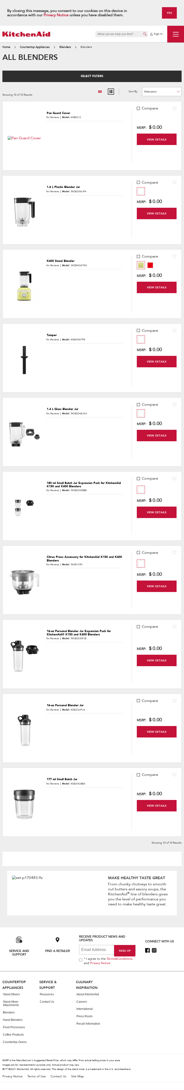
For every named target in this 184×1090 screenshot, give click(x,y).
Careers (81, 1001)
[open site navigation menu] (175, 34)
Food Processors (14, 1027)
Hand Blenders (13, 1020)
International (84, 1009)
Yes (169, 13)
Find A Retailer (57, 951)
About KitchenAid (87, 994)
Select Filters (92, 76)
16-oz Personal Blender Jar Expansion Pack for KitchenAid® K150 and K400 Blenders (79, 632)
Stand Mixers (11, 994)
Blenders (9, 1012)
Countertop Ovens (15, 1042)
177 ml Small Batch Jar (62, 779)
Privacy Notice (56, 15)
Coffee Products (13, 1034)
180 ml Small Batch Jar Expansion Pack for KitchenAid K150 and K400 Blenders (84, 484)
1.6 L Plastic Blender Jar (63, 187)
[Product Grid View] (100, 91)
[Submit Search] (145, 34)
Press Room (84, 1016)
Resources (47, 994)
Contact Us (47, 1001)
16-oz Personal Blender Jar (65, 705)
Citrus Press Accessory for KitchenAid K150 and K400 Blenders (84, 558)
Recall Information (88, 1023)
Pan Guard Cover (58, 113)
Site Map (77, 1076)
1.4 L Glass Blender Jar (62, 409)
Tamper (52, 335)
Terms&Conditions (119, 959)
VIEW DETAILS (157, 139)
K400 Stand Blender (61, 261)
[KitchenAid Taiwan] (26, 34)
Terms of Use (36, 1076)
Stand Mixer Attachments (11, 1003)
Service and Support (19, 952)
